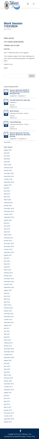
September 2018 (9, 419)
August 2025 (8, 185)
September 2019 (9, 390)
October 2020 (8, 354)
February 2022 (8, 308)
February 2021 (8, 343)
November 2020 (9, 352)
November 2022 (9, 281)
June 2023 (7, 261)
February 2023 (8, 273)
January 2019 (8, 410)
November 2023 (9, 246)
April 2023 (7, 267)
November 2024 (9, 211)
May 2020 (7, 369)
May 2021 (7, 334)
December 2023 (9, 243)
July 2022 (6, 293)
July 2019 (6, 395)
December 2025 (9, 173)
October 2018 (8, 416)
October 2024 (8, 214)
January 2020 (8, 381)
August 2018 (8, 422)
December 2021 (9, 313)
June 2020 (7, 366)
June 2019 (7, 398)
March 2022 (7, 305)
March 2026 (7, 165)
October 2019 (8, 387)
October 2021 (8, 319)
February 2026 (8, 167)
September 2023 (9, 252)
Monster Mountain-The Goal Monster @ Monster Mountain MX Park (20, 134)
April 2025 (7, 197)
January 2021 (8, 346)
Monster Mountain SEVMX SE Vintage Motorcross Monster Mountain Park (20, 91)
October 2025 (8, 179)
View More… (7, 142)
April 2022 (7, 302)
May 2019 (7, 401)
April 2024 (7, 232)
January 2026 (8, 170)
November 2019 (9, 384)
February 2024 (8, 238)
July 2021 (6, 328)
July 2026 (6, 153)
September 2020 (9, 357)
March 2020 (7, 375)
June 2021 (7, 331)
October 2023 (8, 249)
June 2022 (7, 296)
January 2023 (8, 276)
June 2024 (7, 226)
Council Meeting (15, 122)
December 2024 (9, 208)
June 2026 (7, 156)
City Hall (12, 105)
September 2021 (9, 322)
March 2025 (7, 200)
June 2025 (7, 191)
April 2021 (7, 337)
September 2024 (9, 217)
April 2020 (7, 372)
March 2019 (7, 407)
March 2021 (7, 340)
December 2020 (9, 349)
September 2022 (9, 287)
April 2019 (7, 404)
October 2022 (8, 284)
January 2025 (8, 205)
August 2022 (8, 290)
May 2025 (7, 194)
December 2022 (9, 278)
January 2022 (8, 311)
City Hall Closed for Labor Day (20, 100)
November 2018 (9, 413)
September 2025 (9, 182)
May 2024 (7, 229)
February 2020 (8, 378)
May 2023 (7, 264)
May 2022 (7, 299)
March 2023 (7, 270)
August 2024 (8, 220)
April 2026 (7, 162)
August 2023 (8, 255)
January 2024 (8, 240)
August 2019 (8, 392)
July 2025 (6, 188)
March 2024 (7, 235)
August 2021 (8, 325)
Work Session (14, 111)
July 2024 (6, 223)
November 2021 (9, 316)
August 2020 (8, 360)
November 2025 (9, 176)
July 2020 (6, 363)
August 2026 (8, 150)
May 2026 (7, 159)
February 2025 (8, 202)
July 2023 (6, 258)
